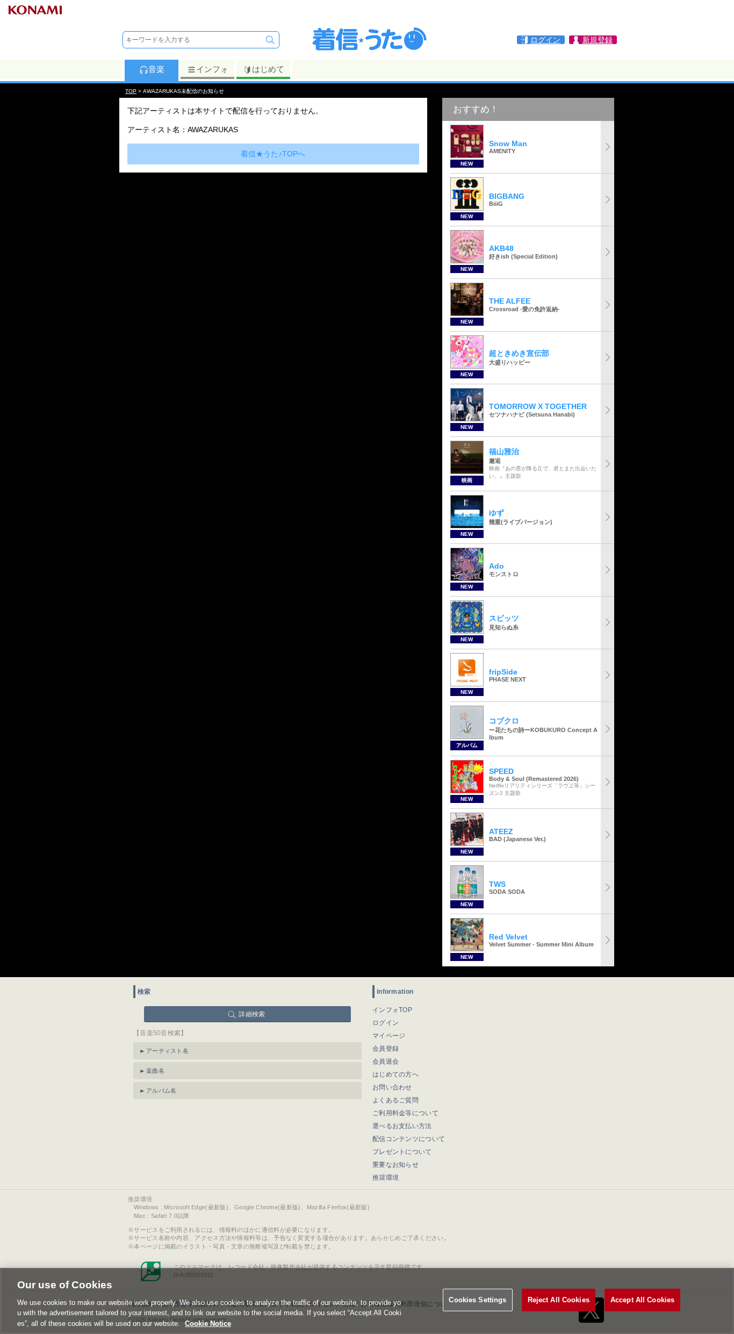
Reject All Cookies (558, 1300)
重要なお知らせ (395, 1164)
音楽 (156, 69)
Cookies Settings (477, 1300)
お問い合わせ (392, 1087)
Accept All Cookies (642, 1300)
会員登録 (385, 1048)
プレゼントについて (402, 1152)
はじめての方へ (395, 1074)
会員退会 (385, 1061)
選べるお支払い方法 (402, 1126)
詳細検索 (252, 1014)
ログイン (385, 1023)
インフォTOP (392, 1010)
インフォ (212, 69)
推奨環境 (385, 1177)
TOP (130, 91)
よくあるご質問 (395, 1100)
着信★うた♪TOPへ (273, 153)
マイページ (389, 1035)
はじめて (268, 69)
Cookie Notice (208, 1323)
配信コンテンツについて (408, 1139)
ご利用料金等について (405, 1113)
